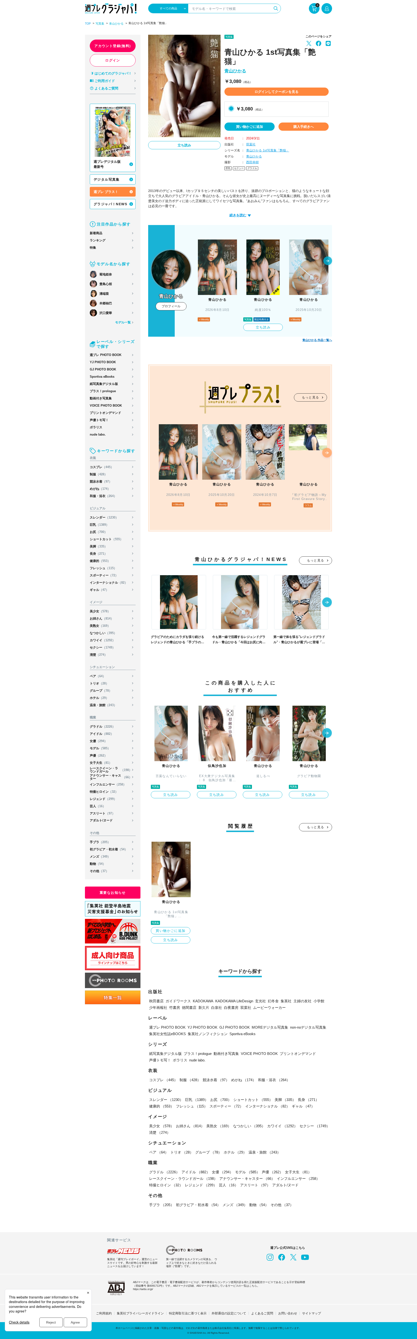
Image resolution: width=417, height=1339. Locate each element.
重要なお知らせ (113, 893)
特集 (93, 247)
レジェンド (103, 799)
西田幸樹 (252, 162)
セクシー (102, 647)
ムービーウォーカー (269, 1007)
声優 (98, 755)
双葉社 (251, 144)
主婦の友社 (302, 1001)
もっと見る (310, 397)
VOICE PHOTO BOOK (106, 405)
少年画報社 (158, 1007)
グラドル (102, 726)
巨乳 (99, 524)
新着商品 (96, 233)
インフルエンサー (108, 784)
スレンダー (104, 517)
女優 (98, 741)
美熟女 (100, 626)
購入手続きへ (303, 127)
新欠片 (203, 1007)
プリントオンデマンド (105, 413)
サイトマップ (311, 1313)
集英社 (286, 1001)
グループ (101, 690)
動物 (98, 864)
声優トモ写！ (99, 420)
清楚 (98, 654)
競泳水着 (101, 481)
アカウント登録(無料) (112, 46)
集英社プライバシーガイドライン (140, 1313)
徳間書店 (189, 1007)
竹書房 (174, 1007)
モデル (100, 748)
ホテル (99, 698)
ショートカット (106, 539)
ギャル (99, 590)
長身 (98, 553)
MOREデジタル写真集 (270, 1027)
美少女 (100, 611)
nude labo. (98, 434)
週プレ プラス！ (106, 192)
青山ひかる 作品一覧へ (317, 340)
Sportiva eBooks (102, 376)
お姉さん (102, 618)
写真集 (100, 23)
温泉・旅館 (103, 705)
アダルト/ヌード (101, 820)
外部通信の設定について (229, 1313)
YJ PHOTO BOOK (103, 362)
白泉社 (216, 1007)
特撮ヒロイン (104, 791)
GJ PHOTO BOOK (103, 369)
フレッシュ (103, 568)
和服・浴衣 (103, 496)
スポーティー (104, 575)
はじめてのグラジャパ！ (113, 73)
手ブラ (100, 842)
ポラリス (96, 427)
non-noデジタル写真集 (308, 1027)
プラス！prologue (103, 391)
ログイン (112, 60)
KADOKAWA (203, 1001)
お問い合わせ (287, 1313)
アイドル (102, 734)
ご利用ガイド (105, 81)
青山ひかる (116, 23)
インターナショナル (109, 582)
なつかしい (103, 633)
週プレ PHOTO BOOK (105, 355)
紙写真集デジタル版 (104, 384)
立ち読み (184, 145)
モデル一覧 (123, 322)
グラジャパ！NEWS (110, 204)
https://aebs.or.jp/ (143, 1289)
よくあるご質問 (106, 88)
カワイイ (102, 640)
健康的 (100, 561)
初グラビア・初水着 (109, 849)
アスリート (102, 813)
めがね (100, 489)
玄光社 (260, 1001)
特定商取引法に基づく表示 (188, 1313)
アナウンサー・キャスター (111, 777)
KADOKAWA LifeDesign (234, 1001)
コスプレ (102, 467)
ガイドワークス (178, 1001)
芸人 (98, 806)
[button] (328, 261)
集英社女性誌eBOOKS (167, 1034)
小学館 (318, 1001)
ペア (98, 676)
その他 (99, 871)
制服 (98, 474)
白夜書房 (231, 1007)
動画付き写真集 (101, 398)
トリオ (99, 683)
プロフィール (171, 306)
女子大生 (101, 763)
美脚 (98, 546)
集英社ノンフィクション (208, 1034)
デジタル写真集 (107, 179)
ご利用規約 (104, 1313)
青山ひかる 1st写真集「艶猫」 (267, 150)
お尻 (98, 532)
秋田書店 (156, 1001)
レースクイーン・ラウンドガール (111, 769)
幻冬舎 (273, 1001)
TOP (88, 23)
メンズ (100, 856)
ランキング (97, 240)
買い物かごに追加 (249, 127)
